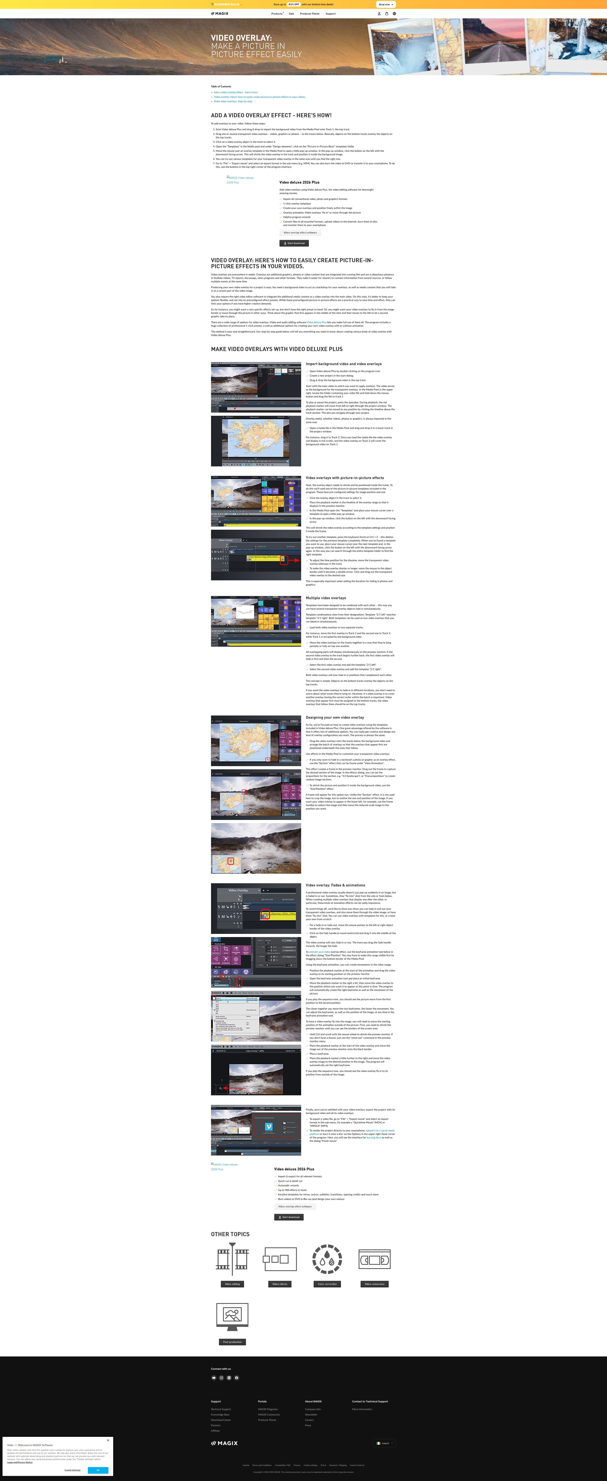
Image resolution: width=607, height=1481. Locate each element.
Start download (296, 243)
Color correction (327, 1284)
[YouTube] (214, 1378)
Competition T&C (283, 1465)
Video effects (280, 1284)
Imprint (246, 1465)
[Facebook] (236, 1378)
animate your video (319, 952)
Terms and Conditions (262, 1465)
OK (98, 1470)
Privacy (297, 1465)
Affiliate (215, 1431)
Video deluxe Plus (317, 322)
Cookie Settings (72, 1470)
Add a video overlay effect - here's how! (236, 92)
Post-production (232, 1342)
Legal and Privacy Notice (20, 1462)
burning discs (374, 1137)
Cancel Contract (357, 1465)
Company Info (313, 1409)
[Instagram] (221, 1378)
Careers (309, 1420)
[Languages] (394, 13)
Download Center (221, 1420)
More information (362, 1409)
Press (308, 1425)
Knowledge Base (220, 1414)
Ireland (385, 1443)
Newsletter (311, 1414)
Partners (216, 1425)
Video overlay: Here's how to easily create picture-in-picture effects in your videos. (260, 97)
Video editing (232, 1284)
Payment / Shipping (338, 1465)
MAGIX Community (269, 1414)
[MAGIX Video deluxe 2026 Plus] (251, 194)
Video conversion (374, 1284)
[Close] (108, 1440)
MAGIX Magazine (268, 1409)
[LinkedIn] (229, 1378)
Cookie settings (311, 1465)
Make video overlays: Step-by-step (233, 101)
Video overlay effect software (300, 233)
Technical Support (221, 1409)
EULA (323, 1465)
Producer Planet (267, 1420)
